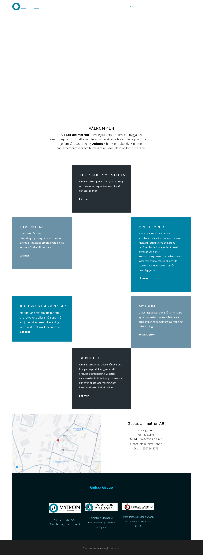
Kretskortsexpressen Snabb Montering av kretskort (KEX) (138, 521)
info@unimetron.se (150, 444)
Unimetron (95, 548)
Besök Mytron (147, 334)
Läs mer (84, 199)
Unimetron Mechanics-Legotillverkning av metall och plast (101, 522)
